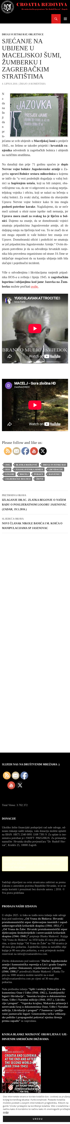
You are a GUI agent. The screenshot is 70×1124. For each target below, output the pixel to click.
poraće (38, 474)
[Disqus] (35, 591)
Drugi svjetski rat (14, 34)
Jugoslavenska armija (29, 469)
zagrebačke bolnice (18, 479)
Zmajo (23, 83)
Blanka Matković (27, 465)
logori (9, 474)
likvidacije (56, 469)
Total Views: (9, 805)
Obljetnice (36, 34)
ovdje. (34, 286)
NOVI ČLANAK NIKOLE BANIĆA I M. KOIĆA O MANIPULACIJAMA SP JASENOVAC (32, 523)
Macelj (24, 474)
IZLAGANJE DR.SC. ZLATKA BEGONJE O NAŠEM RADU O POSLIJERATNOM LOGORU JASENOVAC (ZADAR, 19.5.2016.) (34, 502)
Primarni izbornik (65, 18)
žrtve (39, 479)
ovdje (6, 1112)
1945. (7, 465)
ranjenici (54, 474)
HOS (7, 469)
